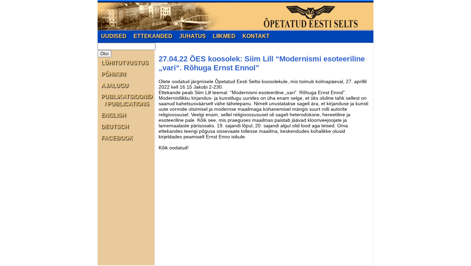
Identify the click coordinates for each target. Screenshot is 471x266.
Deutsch (115, 126)
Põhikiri (113, 74)
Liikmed (224, 36)
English (113, 115)
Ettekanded (152, 36)
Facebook (117, 138)
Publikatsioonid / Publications (126, 100)
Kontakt (256, 36)
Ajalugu (114, 85)
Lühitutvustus (124, 63)
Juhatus (192, 36)
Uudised (114, 36)
